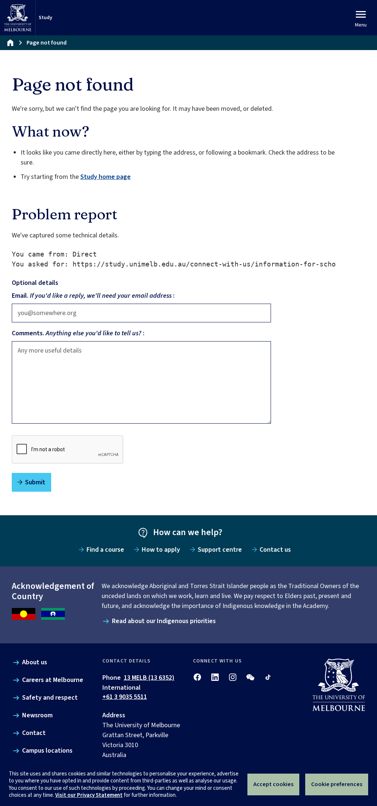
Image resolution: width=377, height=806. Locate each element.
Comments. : (78, 333)
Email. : (93, 295)
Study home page (105, 176)
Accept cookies (273, 784)
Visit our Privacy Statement (89, 795)
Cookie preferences (336, 784)
